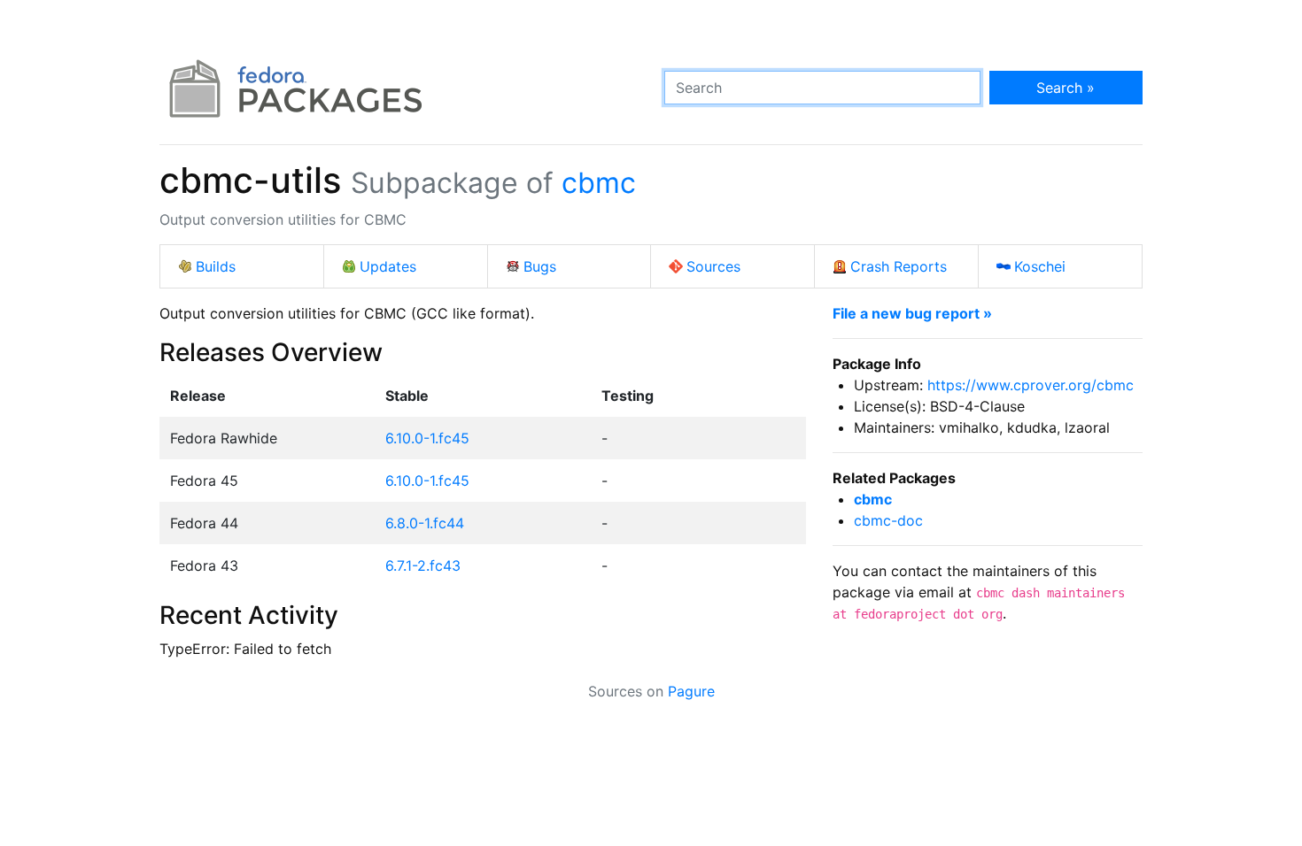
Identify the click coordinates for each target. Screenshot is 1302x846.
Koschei (1040, 266)
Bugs (539, 266)
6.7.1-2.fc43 (423, 565)
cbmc (599, 182)
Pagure (691, 691)
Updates (388, 266)
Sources (713, 266)
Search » (1065, 87)
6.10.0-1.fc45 (427, 438)
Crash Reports (898, 266)
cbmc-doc (888, 520)
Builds (216, 266)
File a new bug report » (912, 313)
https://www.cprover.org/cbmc (1030, 385)
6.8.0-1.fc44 (424, 523)
